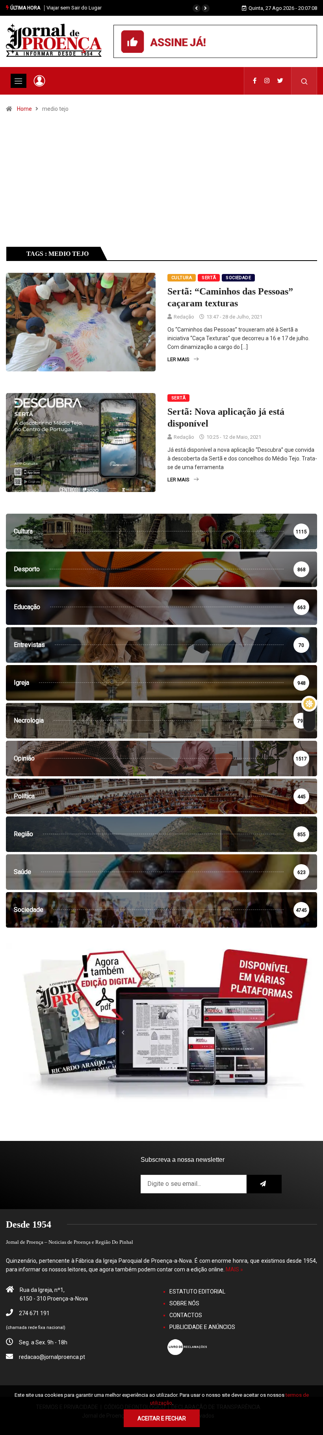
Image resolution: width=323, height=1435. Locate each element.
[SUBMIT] (264, 1184)
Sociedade (238, 277)
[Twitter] (280, 81)
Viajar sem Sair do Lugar (74, 8)
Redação (184, 317)
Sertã (209, 277)
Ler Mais (178, 359)
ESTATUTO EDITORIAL (197, 1291)
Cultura (181, 277)
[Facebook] (254, 81)
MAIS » (234, 1269)
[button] (196, 8)
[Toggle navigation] (18, 80)
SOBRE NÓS (184, 1303)
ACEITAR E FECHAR (161, 1418)
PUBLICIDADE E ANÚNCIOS (202, 1327)
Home (24, 109)
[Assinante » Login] (39, 81)
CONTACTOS (185, 1315)
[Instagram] (266, 81)
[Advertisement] (161, 187)
